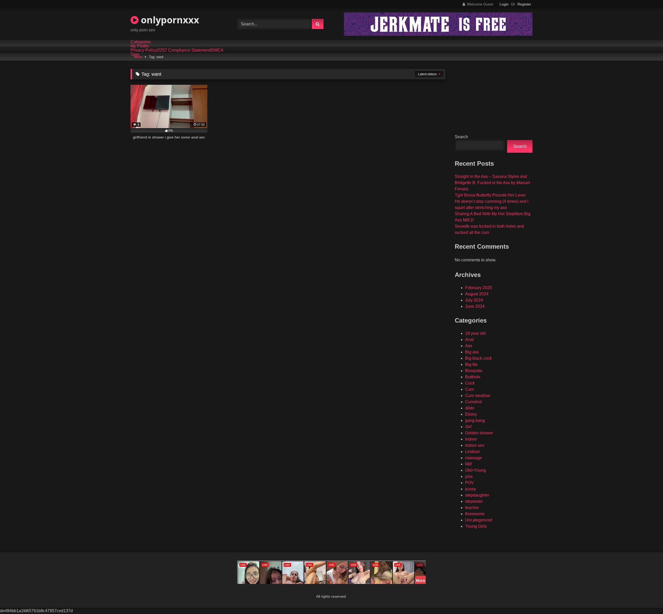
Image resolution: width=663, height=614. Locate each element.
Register (524, 4)
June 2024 (475, 306)
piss (469, 476)
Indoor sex (474, 445)
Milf (468, 464)
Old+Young (475, 470)
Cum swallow (477, 395)
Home (138, 57)
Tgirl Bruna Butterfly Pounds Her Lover (490, 195)
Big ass (472, 352)
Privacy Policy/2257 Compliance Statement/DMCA (177, 50)
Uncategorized (478, 520)
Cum (469, 389)
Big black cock (478, 358)
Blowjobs (473, 370)
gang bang (475, 420)
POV (469, 482)
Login (504, 4)
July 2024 (474, 300)
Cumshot (473, 402)
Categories (141, 42)
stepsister (474, 501)
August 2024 (476, 294)
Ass (468, 346)
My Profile (140, 46)
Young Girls (476, 526)
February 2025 (478, 287)
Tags (135, 54)
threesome (475, 514)
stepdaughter (477, 495)
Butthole (472, 377)
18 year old (475, 333)
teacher (472, 507)
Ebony (471, 414)
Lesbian (472, 451)
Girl (468, 426)
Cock (470, 383)
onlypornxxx (169, 19)
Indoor (471, 439)
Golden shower (479, 433)
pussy (470, 489)
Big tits (471, 364)
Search (461, 137)
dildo (469, 408)
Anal (469, 339)
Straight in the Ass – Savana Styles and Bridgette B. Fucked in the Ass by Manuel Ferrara (492, 182)
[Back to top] (647, 599)
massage (473, 458)
